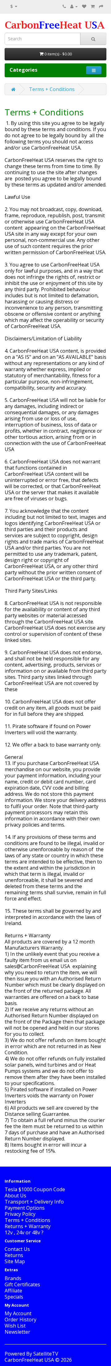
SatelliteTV (45, 1353)
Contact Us (17, 1249)
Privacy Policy (20, 1214)
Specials (14, 1296)
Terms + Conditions (52, 89)
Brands (13, 1278)
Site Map (15, 1261)
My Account (18, 1313)
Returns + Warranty (28, 1226)
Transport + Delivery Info (34, 1201)
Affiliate (13, 1290)
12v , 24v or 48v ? (24, 1232)
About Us (15, 1195)
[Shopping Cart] (93, 6)
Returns (14, 1255)
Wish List (15, 1325)
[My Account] (74, 6)
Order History (20, 1319)
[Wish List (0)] (84, 6)
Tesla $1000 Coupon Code (35, 1189)
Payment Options (25, 1207)
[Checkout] (101, 6)
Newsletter (17, 1331)
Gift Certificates (22, 1284)
